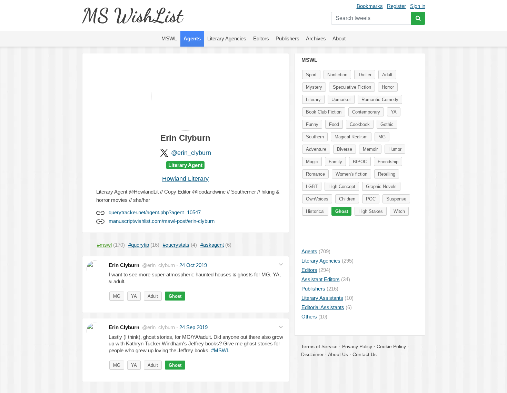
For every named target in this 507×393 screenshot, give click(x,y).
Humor (394, 149)
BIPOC (360, 161)
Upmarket (341, 99)
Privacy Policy (357, 346)
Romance (315, 174)
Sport (311, 74)
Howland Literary (185, 178)
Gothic (387, 124)
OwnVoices (317, 199)
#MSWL (220, 350)
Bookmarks (370, 6)
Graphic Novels (381, 186)
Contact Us (364, 354)
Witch (399, 211)
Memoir (370, 149)
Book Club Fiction (323, 112)
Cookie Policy (391, 346)
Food (334, 124)
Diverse (344, 149)
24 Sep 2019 (193, 327)
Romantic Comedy (379, 99)
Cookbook (360, 124)
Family (335, 161)
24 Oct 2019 (193, 265)
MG (116, 296)
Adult (153, 296)
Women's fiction (351, 174)
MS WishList (132, 15)
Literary (313, 99)
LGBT (312, 186)
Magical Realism (351, 136)
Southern (315, 136)
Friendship (388, 161)
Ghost (175, 296)
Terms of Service (319, 346)
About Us (338, 354)
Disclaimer (312, 354)
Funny (312, 124)
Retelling (386, 174)
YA (134, 296)
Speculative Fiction (352, 87)
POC (371, 199)
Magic (312, 161)
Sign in (417, 6)
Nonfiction (337, 74)
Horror (388, 87)
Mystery (314, 87)
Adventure (316, 149)
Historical (315, 211)
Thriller (364, 74)
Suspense (396, 199)
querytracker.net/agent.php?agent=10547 (155, 212)
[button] (281, 264)
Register (396, 6)
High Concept (341, 186)
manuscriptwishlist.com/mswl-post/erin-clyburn (162, 221)
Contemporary (366, 112)
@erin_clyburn (191, 152)
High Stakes (370, 211)
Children (347, 199)
